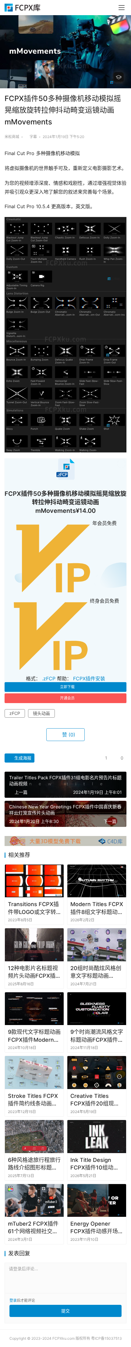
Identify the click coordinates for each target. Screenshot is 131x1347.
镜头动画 (41, 713)
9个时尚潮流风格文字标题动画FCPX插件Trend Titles (96, 1036)
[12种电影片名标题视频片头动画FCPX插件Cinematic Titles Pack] (34, 944)
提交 (65, 1310)
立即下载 (67, 687)
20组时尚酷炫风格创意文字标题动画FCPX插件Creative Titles (95, 972)
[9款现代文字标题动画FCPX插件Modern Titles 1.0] (34, 1008)
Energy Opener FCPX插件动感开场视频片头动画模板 (94, 1227)
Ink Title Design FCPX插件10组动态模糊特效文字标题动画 (95, 1164)
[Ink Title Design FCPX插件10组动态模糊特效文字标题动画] (96, 1136)
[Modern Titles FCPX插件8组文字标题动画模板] (96, 881)
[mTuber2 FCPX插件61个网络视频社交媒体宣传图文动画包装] (34, 1200)
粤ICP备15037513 (106, 1338)
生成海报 (22, 757)
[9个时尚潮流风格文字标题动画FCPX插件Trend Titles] (96, 1008)
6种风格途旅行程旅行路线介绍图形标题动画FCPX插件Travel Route (34, 1164)
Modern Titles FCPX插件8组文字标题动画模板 (96, 908)
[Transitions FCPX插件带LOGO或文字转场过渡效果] (34, 881)
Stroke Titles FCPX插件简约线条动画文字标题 (33, 1100)
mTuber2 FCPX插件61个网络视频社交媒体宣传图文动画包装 (33, 1227)
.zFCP (48, 678)
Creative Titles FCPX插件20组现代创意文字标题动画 (94, 1100)
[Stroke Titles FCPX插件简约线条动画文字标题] (34, 1072)
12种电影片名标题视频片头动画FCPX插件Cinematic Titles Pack (33, 972)
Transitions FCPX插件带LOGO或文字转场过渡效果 (33, 908)
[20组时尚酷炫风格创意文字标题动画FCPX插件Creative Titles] (96, 944)
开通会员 (67, 698)
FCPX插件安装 (89, 678)
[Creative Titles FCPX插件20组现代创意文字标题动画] (96, 1072)
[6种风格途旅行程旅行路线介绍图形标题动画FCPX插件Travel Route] (34, 1136)
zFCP (14, 713)
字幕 (33, 136)
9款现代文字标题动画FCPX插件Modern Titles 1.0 (34, 1036)
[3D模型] (65, 838)
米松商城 (12, 136)
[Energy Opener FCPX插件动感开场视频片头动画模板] (96, 1200)
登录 (13, 1300)
